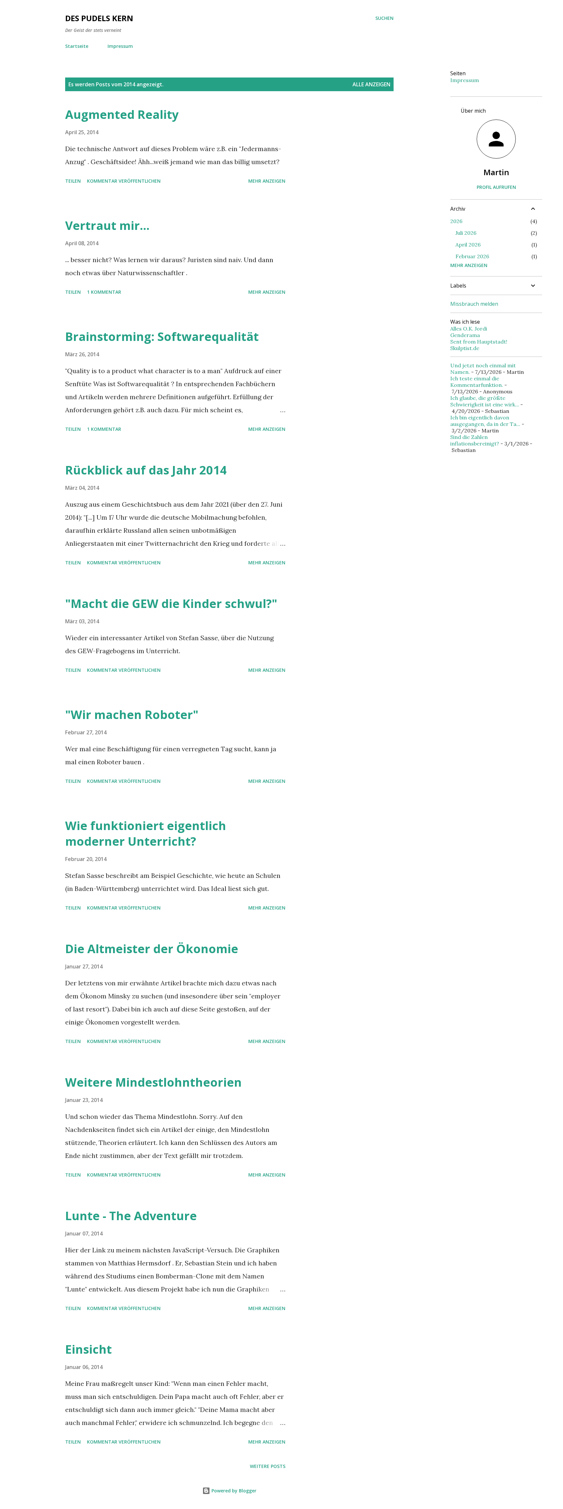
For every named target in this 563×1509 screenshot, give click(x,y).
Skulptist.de (464, 348)
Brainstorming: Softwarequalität (162, 337)
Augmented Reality (122, 114)
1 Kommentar (104, 292)
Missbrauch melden (474, 303)
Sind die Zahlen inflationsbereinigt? (474, 440)
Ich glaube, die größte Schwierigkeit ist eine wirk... (484, 401)
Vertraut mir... (107, 225)
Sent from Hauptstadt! (478, 341)
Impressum (120, 46)
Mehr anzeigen (266, 181)
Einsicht (88, 1349)
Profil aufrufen (496, 187)
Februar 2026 (472, 256)
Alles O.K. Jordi (468, 328)
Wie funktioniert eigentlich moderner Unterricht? (145, 833)
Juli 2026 (465, 233)
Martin (496, 172)
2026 (456, 221)
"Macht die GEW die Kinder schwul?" (171, 604)
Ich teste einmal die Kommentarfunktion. (476, 381)
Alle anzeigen (371, 84)
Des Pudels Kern (99, 18)
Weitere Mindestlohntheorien (153, 1082)
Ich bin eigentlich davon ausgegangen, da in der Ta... (485, 420)
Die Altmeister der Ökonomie (151, 949)
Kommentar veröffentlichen (124, 181)
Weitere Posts (267, 1466)
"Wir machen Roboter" (131, 715)
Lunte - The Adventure (131, 1216)
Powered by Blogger (233, 1491)
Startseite (76, 46)
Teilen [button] (73, 181)
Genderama (465, 335)
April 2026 (468, 244)
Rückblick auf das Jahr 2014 (146, 470)
